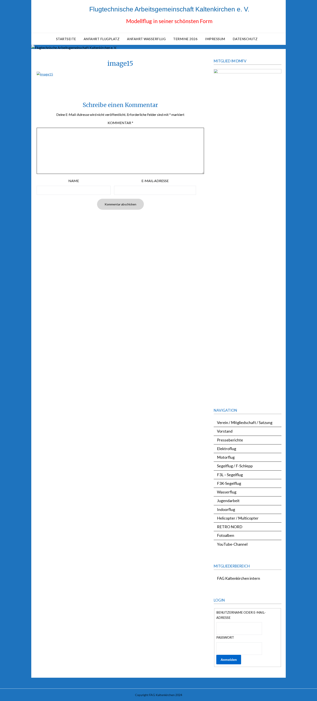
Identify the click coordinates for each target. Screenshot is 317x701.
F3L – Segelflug (230, 474)
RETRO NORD (229, 526)
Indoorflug (226, 509)
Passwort (225, 637)
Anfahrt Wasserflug (146, 39)
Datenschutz (245, 39)
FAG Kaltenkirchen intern (238, 578)
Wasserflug (226, 492)
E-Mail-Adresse (155, 181)
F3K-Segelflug (229, 483)
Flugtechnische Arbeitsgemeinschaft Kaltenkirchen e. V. (169, 9)
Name (73, 181)
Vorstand (224, 431)
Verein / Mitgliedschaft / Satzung (244, 422)
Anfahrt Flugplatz (102, 39)
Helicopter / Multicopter (238, 518)
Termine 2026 (185, 39)
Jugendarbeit (228, 500)
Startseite (66, 39)
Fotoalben (225, 535)
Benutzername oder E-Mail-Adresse (241, 614)
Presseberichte (230, 440)
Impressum (215, 39)
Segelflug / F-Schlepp (235, 465)
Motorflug (226, 457)
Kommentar (120, 123)
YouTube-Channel (232, 544)
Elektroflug (226, 448)
